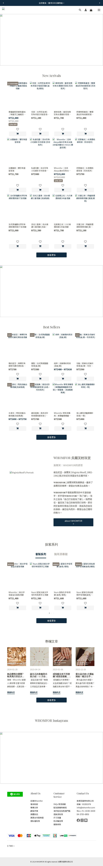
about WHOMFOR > (73, 522)
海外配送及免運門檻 (62, 811)
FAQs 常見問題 (60, 804)
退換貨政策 (58, 814)
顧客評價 (34, 811)
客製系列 (40, 554)
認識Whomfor (36, 800)
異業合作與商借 (37, 817)
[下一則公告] (99, 3)
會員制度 (34, 804)
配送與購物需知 (60, 807)
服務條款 (57, 824)
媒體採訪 (34, 814)
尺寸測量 (57, 817)
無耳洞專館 (61, 554)
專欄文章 (34, 807)
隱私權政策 (35, 821)
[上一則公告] (3, 3)
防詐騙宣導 (58, 821)
